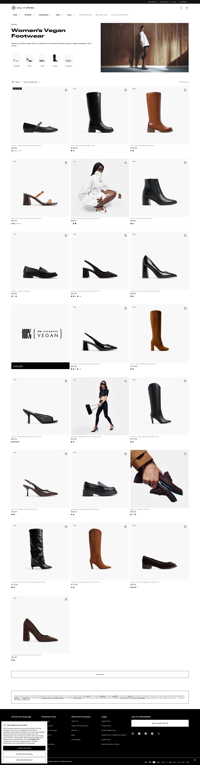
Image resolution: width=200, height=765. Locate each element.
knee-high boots (58, 698)
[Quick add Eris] (125, 90)
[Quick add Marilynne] (185, 235)
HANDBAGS (43, 15)
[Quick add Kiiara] (66, 453)
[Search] (181, 8)
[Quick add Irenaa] (66, 526)
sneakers (102, 696)
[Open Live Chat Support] (195, 760)
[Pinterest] (152, 733)
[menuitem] (19, 14)
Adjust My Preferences (24, 760)
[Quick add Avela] (185, 162)
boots (130, 696)
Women (14, 24)
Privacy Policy (34, 737)
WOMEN (28, 15)
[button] (187, 8)
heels (88, 696)
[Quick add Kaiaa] (66, 162)
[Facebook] (145, 733)
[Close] (45, 723)
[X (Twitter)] (158, 733)
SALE (69, 15)
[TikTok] (139, 733)
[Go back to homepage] (22, 8)
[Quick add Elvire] (185, 308)
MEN (58, 15)
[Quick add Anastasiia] (125, 453)
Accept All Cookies (24, 748)
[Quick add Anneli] (125, 162)
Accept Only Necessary (24, 754)
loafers (16, 698)
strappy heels (46, 698)
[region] (24, 742)
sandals (115, 696)
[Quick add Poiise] (185, 526)
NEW (15, 15)
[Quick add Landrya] (185, 381)
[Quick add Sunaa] (66, 381)
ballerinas (26, 698)
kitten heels (77, 698)
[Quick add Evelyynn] (125, 235)
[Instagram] (132, 733)
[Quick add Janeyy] (66, 90)
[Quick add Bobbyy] (66, 235)
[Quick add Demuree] (125, 381)
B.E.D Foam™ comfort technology (132, 698)
